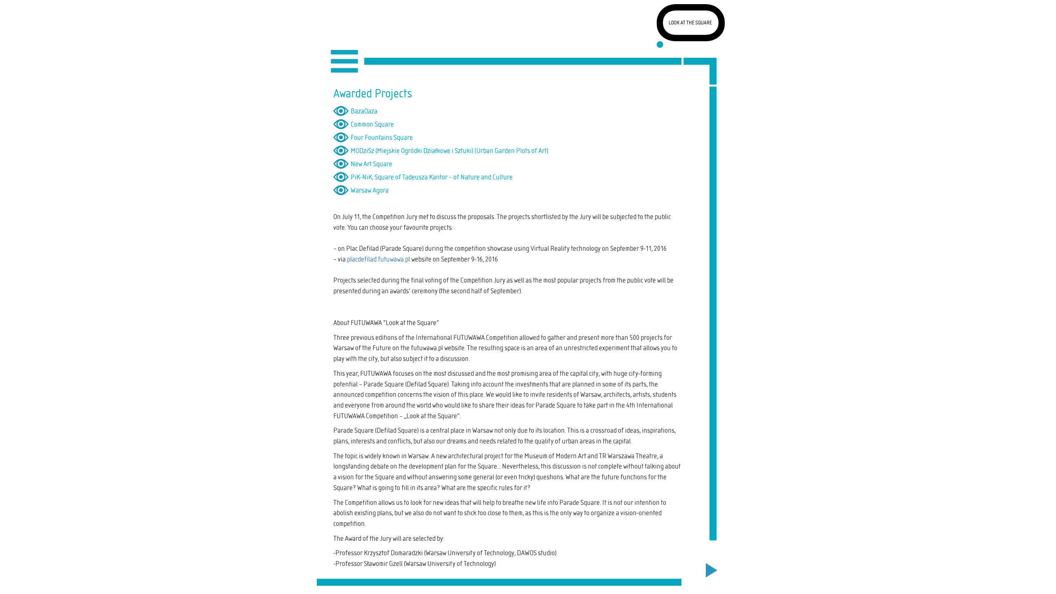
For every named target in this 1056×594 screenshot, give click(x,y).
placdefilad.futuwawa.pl (378, 259)
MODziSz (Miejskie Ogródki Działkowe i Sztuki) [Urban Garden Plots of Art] (450, 150)
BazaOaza (364, 111)
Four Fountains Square (382, 137)
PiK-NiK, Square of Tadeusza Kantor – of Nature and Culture (432, 177)
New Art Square (371, 164)
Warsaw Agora (370, 190)
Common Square (372, 124)
